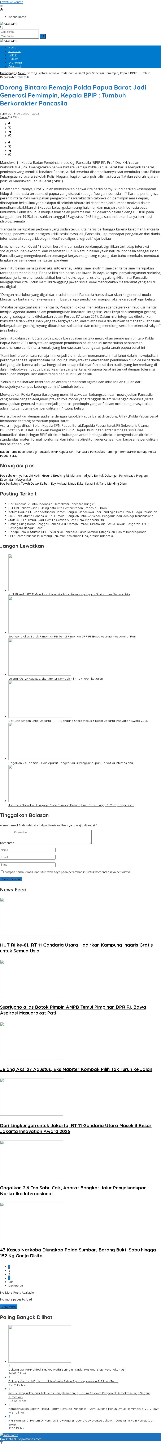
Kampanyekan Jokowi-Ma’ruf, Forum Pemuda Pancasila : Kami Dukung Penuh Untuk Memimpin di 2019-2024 (83, 1409)
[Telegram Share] (9, 132)
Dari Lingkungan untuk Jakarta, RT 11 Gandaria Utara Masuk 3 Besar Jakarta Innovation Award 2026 (78, 721)
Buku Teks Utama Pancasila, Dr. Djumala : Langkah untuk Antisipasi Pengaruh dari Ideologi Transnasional (81, 516)
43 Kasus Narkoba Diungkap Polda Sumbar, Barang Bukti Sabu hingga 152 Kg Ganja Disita (71, 805)
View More (9, 1306)
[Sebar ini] (9, 124)
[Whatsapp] (9, 136)
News (4, 117)
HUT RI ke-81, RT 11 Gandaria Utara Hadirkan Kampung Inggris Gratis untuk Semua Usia (69, 594)
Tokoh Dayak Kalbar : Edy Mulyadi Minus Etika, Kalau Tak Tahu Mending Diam (63, 483)
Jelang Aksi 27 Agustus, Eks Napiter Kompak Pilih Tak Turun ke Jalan (55, 678)
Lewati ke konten (11, 2)
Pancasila (82, 452)
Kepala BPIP (67, 452)
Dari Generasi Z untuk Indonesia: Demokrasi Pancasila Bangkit (51, 504)
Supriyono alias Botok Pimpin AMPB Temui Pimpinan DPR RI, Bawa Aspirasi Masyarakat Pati (72, 636)
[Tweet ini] (9, 128)
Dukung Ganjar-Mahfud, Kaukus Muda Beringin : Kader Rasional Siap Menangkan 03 (66, 1369)
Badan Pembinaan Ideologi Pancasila (25, 452)
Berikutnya (15, 1286)
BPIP (54, 452)
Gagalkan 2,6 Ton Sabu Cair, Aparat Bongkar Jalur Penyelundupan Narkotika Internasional (71, 763)
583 (10, 1282)
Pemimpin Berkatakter (121, 452)
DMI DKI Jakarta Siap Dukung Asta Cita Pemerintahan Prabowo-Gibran (57, 508)
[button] (43, 36)
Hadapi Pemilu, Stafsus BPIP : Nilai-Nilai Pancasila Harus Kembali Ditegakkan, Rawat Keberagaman (77, 532)
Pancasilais (97, 452)
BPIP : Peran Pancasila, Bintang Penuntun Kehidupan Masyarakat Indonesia (60, 536)
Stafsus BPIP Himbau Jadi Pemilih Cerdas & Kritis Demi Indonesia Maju (57, 520)
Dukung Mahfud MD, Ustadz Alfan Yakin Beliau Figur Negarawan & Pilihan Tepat (63, 1381)
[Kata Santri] (9, 24)
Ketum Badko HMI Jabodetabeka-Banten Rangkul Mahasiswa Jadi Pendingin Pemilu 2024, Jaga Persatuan (82, 512)
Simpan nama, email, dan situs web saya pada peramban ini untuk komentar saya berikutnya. (68, 872)
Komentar (7, 843)
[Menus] (1, 6)
